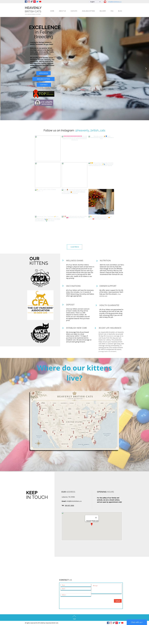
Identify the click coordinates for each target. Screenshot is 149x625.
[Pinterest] (34, 1)
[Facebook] (26, 1)
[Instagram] (29, 1)
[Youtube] (40, 1)
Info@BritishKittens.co (114, 2)
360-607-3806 (69, 505)
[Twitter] (37, 1)
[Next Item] (146, 68)
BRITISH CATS (33, 11)
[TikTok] (32, 1)
